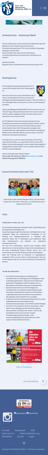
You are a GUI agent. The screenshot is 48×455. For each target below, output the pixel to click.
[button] (41, 8)
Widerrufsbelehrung (29, 433)
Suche (20, 436)
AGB (33, 430)
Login (31, 436)
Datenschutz (8, 433)
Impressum (20, 430)
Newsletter (7, 436)
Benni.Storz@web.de (32, 156)
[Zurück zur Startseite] (16, 8)
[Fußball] (24, 22)
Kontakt (6, 430)
